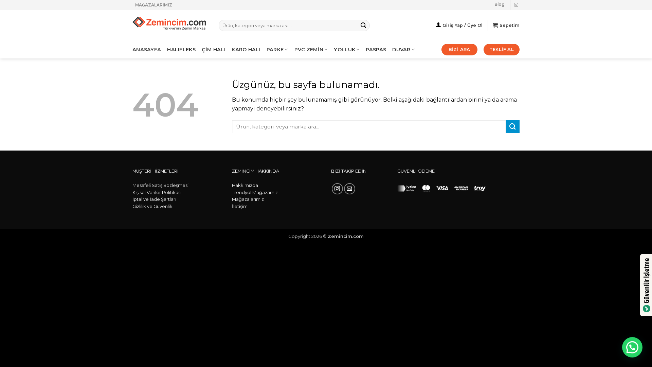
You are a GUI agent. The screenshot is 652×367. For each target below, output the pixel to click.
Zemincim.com (346, 236)
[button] (632, 347)
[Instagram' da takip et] (516, 5)
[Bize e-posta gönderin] (349, 188)
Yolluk (344, 50)
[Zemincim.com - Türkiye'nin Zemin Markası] (170, 26)
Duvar (401, 50)
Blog (499, 4)
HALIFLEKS (181, 50)
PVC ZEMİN (309, 50)
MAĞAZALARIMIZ (153, 4)
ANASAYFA (146, 50)
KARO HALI (246, 50)
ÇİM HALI (213, 50)
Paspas (376, 50)
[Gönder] (363, 25)
